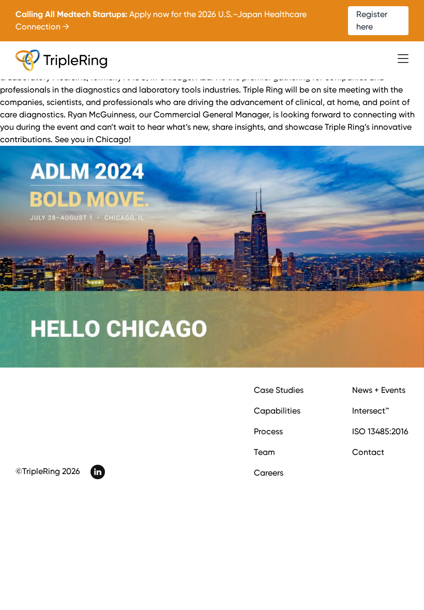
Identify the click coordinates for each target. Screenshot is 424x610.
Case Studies (279, 390)
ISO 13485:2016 (380, 431)
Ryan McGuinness (101, 114)
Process (268, 431)
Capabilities (277, 411)
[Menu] (403, 58)
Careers (268, 473)
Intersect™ (370, 411)
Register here (371, 20)
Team (264, 452)
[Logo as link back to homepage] (61, 60)
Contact (368, 452)
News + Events (378, 390)
